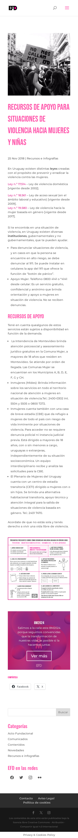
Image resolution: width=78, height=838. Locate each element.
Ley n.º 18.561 (17, 195)
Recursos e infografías (42, 158)
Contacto (26, 798)
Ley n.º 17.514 (17, 184)
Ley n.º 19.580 (17, 208)
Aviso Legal (46, 798)
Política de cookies (36, 802)
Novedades (16, 750)
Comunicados (18, 739)
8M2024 (39, 622)
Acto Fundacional (20, 733)
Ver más (39, 656)
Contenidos (16, 744)
